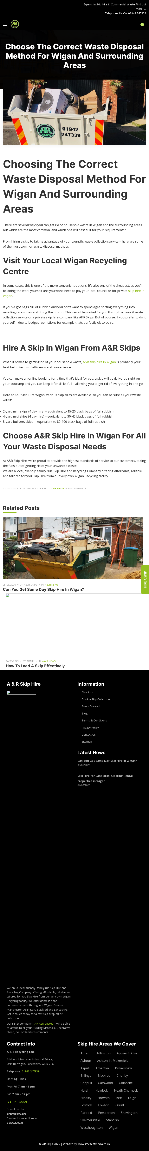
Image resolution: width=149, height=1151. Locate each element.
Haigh (85, 1090)
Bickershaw (123, 1068)
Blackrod (104, 1075)
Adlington (103, 1053)
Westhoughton (92, 1127)
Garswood (105, 1083)
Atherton (102, 1068)
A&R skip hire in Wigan (99, 362)
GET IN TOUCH (17, 1101)
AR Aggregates (44, 1023)
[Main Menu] (5, 24)
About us (87, 692)
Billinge (86, 1075)
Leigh (132, 1098)
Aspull (85, 1068)
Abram (85, 1053)
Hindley (86, 1098)
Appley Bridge (127, 1053)
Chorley (122, 1075)
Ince (119, 1098)
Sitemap (87, 741)
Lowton (103, 1105)
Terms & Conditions (94, 720)
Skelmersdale (90, 1120)
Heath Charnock (126, 1090)
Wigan (113, 1127)
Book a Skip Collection (96, 699)
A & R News (57, 488)
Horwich (104, 1098)
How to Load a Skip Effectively (35, 666)
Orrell (119, 1105)
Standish (112, 1120)
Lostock (86, 1105)
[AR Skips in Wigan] (14, 24)
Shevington (129, 1113)
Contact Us (89, 734)
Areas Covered (91, 706)
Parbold (86, 1113)
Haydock (101, 1090)
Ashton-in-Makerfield (112, 1060)
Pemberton (106, 1113)
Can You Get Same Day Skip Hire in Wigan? (43, 589)
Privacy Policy (90, 727)
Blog (84, 713)
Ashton (86, 1060)
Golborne (126, 1083)
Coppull (86, 1083)
